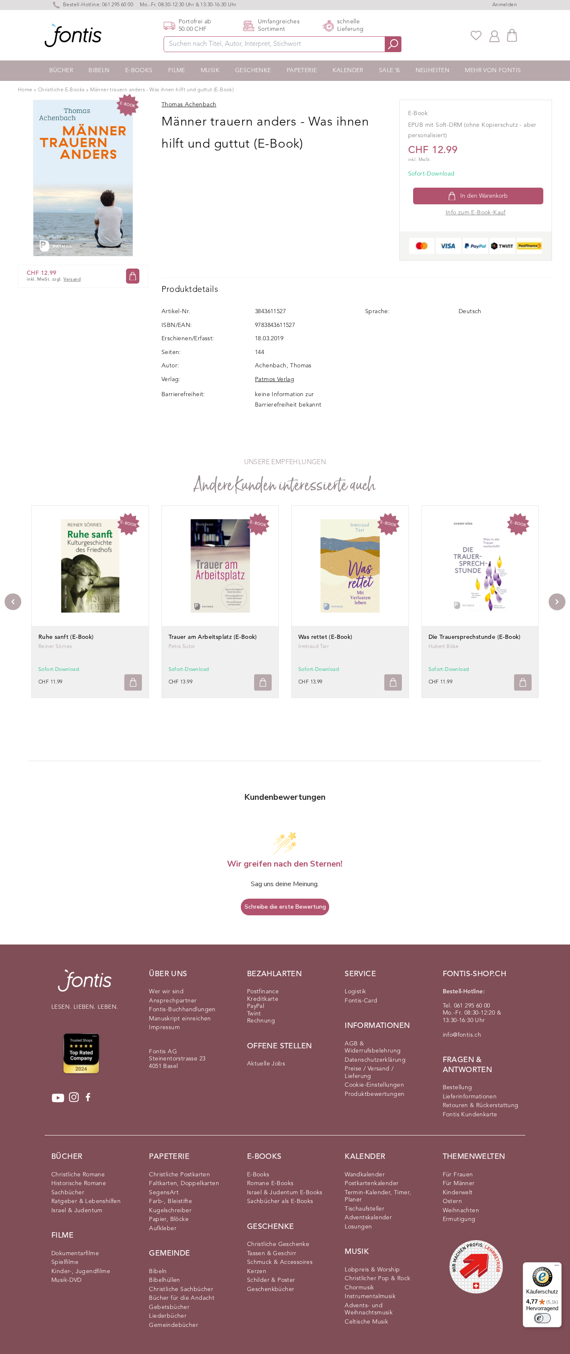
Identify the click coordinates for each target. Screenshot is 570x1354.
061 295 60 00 (117, 5)
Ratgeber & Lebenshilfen (86, 1201)
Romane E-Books (270, 1183)
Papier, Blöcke (169, 1219)
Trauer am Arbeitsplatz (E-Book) (213, 637)
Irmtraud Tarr (313, 646)
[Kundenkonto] (494, 35)
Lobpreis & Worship (372, 1270)
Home (25, 90)
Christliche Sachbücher (181, 1289)
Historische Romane (78, 1183)
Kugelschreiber (170, 1210)
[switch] (542, 1318)
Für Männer (459, 1183)
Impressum (164, 1027)
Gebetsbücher (169, 1307)
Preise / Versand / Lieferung (369, 1072)
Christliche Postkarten (179, 1175)
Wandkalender (365, 1175)
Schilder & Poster (271, 1280)
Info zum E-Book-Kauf (476, 213)
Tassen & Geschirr (272, 1253)
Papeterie (302, 70)
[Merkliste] (476, 35)
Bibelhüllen (164, 1280)
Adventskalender (368, 1218)
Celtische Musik (366, 1322)
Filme (176, 70)
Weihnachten (461, 1210)
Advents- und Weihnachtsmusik (369, 1309)
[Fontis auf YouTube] (58, 1098)
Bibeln (98, 70)
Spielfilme (64, 1262)
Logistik (355, 992)
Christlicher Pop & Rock (377, 1278)
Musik (210, 70)
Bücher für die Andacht (181, 1298)
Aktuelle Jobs (266, 1064)
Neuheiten (433, 70)
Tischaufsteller (364, 1209)
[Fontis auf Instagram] (74, 1098)
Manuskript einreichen (180, 1019)
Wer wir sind (166, 992)
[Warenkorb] (512, 35)
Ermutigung (459, 1219)
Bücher (61, 70)
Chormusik (359, 1288)
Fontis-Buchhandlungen (182, 1009)
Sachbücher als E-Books (280, 1201)
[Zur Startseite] (84, 985)
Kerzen (256, 1271)
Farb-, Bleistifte (170, 1201)
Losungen (358, 1227)
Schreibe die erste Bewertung (285, 907)
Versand (72, 279)
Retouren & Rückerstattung (481, 1105)
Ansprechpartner (173, 1001)
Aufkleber (163, 1228)
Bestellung (457, 1087)
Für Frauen (458, 1175)
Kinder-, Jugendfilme (80, 1271)
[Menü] (557, 1267)
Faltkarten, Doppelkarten (184, 1183)
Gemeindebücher (173, 1325)
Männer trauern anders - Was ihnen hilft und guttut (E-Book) (162, 90)
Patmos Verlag (274, 379)
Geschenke (253, 70)
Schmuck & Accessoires (280, 1262)
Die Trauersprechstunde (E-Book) (475, 637)
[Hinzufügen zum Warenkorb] (133, 682)
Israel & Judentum (77, 1210)
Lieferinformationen (470, 1097)
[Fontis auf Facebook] (88, 1098)
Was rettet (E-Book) (325, 637)
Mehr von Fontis (493, 70)
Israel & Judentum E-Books (285, 1193)
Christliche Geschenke (278, 1244)
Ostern (452, 1201)
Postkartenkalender (371, 1183)
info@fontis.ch (462, 1035)
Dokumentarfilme (75, 1253)
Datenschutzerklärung (375, 1060)
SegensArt (164, 1193)
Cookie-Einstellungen (374, 1085)
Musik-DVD (66, 1280)
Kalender (348, 70)
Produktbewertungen (374, 1094)
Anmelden (504, 5)
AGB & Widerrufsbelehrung (373, 1047)
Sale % (389, 70)
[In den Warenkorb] (132, 276)
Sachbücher (67, 1193)
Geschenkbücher (271, 1289)
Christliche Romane (78, 1175)
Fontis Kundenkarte (470, 1115)
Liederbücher (168, 1316)
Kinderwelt (458, 1193)
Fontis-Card (361, 1001)
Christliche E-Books (61, 90)
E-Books (139, 70)
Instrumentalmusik (370, 1296)
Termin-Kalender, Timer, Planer (378, 1196)
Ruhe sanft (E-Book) (66, 637)
